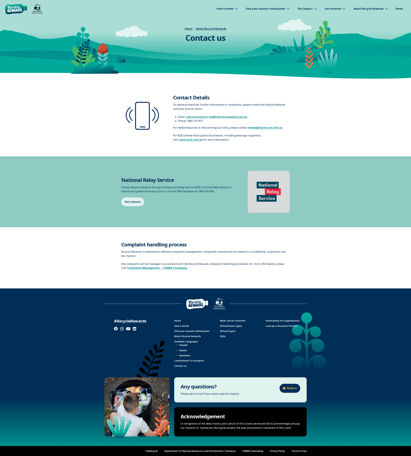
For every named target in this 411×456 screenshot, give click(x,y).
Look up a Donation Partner (281, 325)
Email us (292, 388)
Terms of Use (299, 450)
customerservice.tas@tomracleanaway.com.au (216, 117)
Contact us (180, 365)
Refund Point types (231, 325)
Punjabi (183, 345)
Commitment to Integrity (189, 360)
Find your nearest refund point (192, 331)
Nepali (183, 350)
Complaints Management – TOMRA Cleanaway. (157, 268)
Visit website (133, 202)
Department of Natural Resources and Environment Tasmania (200, 450)
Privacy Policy (277, 450)
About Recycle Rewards (211, 28)
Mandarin (184, 355)
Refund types (227, 331)
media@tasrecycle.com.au (265, 127)
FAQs (222, 336)
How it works (181, 325)
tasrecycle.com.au (191, 139)
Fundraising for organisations (282, 320)
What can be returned (232, 320)
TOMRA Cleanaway (252, 450)
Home (188, 28)
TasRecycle (151, 450)
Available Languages (186, 341)
